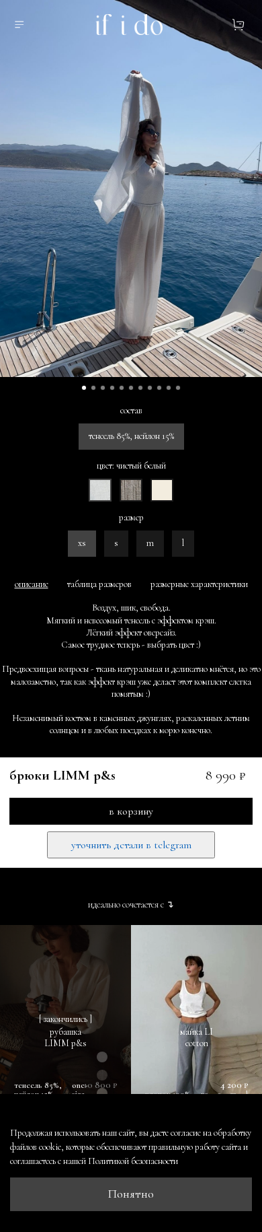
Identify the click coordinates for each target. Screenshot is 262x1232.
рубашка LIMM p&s (65, 1038)
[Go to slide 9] (159, 388)
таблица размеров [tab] (99, 584)
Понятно (131, 1194)
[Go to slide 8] (150, 388)
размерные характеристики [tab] (199, 584)
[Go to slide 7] (140, 388)
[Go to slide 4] (112, 388)
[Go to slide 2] (93, 388)
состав (131, 410)
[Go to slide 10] (169, 388)
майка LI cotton (196, 1038)
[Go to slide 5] (122, 388)
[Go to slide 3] (103, 388)
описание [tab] (31, 584)
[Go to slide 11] (178, 388)
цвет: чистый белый (131, 465)
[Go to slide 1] (84, 388)
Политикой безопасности (133, 1161)
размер (131, 517)
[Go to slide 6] (131, 388)
